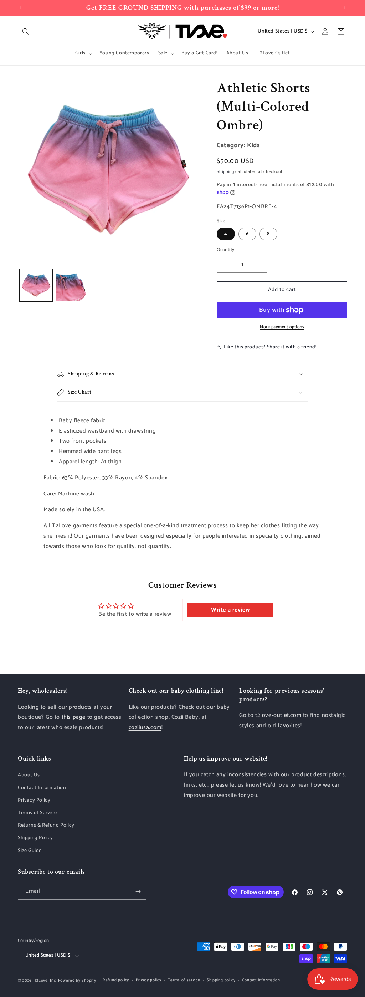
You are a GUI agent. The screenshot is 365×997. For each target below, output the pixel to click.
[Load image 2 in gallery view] (72, 285)
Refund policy (116, 980)
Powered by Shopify (77, 980)
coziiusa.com (145, 727)
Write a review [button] (230, 610)
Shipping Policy (35, 838)
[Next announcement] (345, 8)
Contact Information (42, 788)
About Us (29, 775)
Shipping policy (221, 980)
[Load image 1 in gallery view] (36, 285)
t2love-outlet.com (278, 715)
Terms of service (184, 980)
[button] (26, 31)
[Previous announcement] (20, 8)
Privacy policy (148, 980)
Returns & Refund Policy (46, 825)
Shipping (225, 171)
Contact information (261, 980)
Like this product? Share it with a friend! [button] (270, 347)
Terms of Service (37, 813)
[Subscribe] (138, 891)
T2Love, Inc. (45, 980)
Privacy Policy (34, 800)
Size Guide (30, 851)
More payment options (282, 327)
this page (74, 717)
